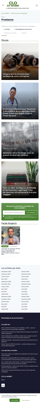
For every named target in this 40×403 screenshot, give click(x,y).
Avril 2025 (24, 289)
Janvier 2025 (5, 286)
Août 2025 (24, 294)
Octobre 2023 (25, 271)
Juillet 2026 (4, 309)
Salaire (23, 33)
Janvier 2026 (5, 301)
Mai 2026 (4, 306)
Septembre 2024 (6, 281)
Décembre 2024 (26, 284)
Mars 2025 (4, 289)
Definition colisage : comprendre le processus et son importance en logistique (19, 340)
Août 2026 (24, 309)
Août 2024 (24, 279)
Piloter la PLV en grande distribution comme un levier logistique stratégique (18, 370)
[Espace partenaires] (37, 5)
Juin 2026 (24, 306)
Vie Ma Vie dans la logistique (19, 13)
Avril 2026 (24, 304)
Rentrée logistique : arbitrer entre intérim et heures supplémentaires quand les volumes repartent (19, 366)
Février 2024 (25, 276)
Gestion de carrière (9, 33)
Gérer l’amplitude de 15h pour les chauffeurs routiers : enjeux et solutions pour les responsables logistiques (18, 328)
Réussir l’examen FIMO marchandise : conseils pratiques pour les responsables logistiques (18, 344)
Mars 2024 (4, 279)
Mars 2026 (4, 304)
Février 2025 (25, 286)
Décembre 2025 (26, 299)
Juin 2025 (24, 291)
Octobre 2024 (25, 281)
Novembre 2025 (6, 299)
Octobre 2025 (25, 296)
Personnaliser (26, 400)
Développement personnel (23, 29)
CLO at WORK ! (5, 13)
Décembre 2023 (26, 274)
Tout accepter (14, 400)
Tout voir (4, 35)
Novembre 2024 (6, 284)
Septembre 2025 (6, 296)
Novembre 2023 (6, 274)
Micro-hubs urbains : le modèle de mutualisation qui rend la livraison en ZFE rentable (19, 354)
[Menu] (3, 5)
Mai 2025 (4, 291)
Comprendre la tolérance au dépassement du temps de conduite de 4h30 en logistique (19, 332)
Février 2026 (25, 301)
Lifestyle (6, 29)
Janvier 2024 (5, 276)
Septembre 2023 (6, 271)
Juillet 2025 (4, 294)
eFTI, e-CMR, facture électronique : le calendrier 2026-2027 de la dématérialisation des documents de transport (18, 362)
